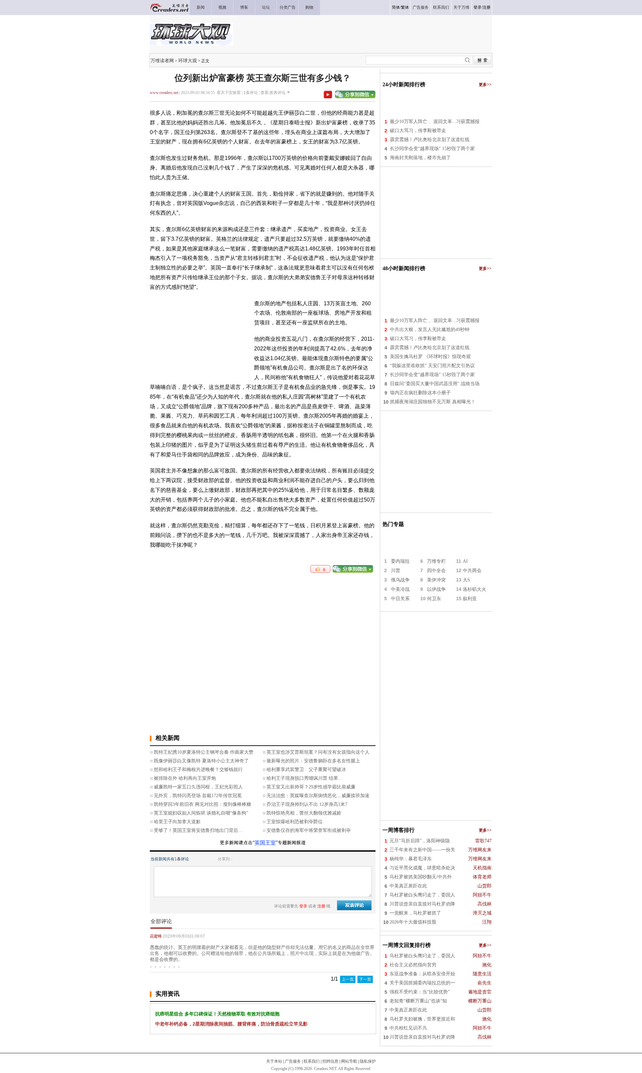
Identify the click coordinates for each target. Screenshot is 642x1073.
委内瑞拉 (400, 561)
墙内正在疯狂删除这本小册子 (420, 392)
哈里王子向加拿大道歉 (177, 821)
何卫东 (434, 598)
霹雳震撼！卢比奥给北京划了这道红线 (429, 139)
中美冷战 (400, 589)
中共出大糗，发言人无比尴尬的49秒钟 (429, 329)
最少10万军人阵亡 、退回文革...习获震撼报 (434, 121)
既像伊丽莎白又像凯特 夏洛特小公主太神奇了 (201, 760)
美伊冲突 (436, 579)
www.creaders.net (164, 92)
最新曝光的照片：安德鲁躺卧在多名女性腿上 (313, 760)
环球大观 (187, 60)
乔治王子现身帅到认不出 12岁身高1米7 (306, 804)
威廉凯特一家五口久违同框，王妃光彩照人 (198, 786)
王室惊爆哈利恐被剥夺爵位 (294, 821)
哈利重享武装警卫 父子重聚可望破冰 (306, 769)
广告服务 (293, 1061)
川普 (395, 570)
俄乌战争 (400, 579)
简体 (396, 7)
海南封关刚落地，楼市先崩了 (420, 157)
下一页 (365, 979)
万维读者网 (162, 60)
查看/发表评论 (273, 92)
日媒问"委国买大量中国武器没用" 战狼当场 (434, 383)
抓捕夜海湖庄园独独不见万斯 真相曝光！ (432, 401)
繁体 (405, 7)
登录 (477, 7)
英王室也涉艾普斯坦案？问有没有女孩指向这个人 (317, 752)
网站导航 (349, 1061)
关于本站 (274, 1061)
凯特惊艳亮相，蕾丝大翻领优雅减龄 (303, 813)
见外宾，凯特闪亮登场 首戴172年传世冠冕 (198, 795)
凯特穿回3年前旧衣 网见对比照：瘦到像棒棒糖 (202, 804)
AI (465, 561)
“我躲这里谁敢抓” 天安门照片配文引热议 (432, 365)
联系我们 (312, 1061)
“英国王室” (265, 843)
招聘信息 (330, 1061)
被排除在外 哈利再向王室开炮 (185, 778)
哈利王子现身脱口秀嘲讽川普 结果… (304, 778)
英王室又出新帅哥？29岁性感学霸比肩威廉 (310, 786)
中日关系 (400, 598)
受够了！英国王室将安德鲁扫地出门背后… (198, 830)
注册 (487, 7)
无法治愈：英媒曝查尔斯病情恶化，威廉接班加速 (317, 795)
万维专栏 (436, 561)
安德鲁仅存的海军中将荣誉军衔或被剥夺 (308, 830)
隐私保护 (368, 1061)
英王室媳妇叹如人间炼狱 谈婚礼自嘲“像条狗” (201, 813)
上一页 (348, 979)
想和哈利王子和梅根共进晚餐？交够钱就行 (198, 769)
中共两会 (472, 570)
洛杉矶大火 (474, 589)
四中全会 (436, 570)
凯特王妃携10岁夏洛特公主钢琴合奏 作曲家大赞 (203, 752)
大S (466, 579)
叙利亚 (470, 598)
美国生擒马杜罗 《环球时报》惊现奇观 (430, 356)
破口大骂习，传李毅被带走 (418, 130)
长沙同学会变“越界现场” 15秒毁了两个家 (432, 148)
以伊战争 (436, 589)
